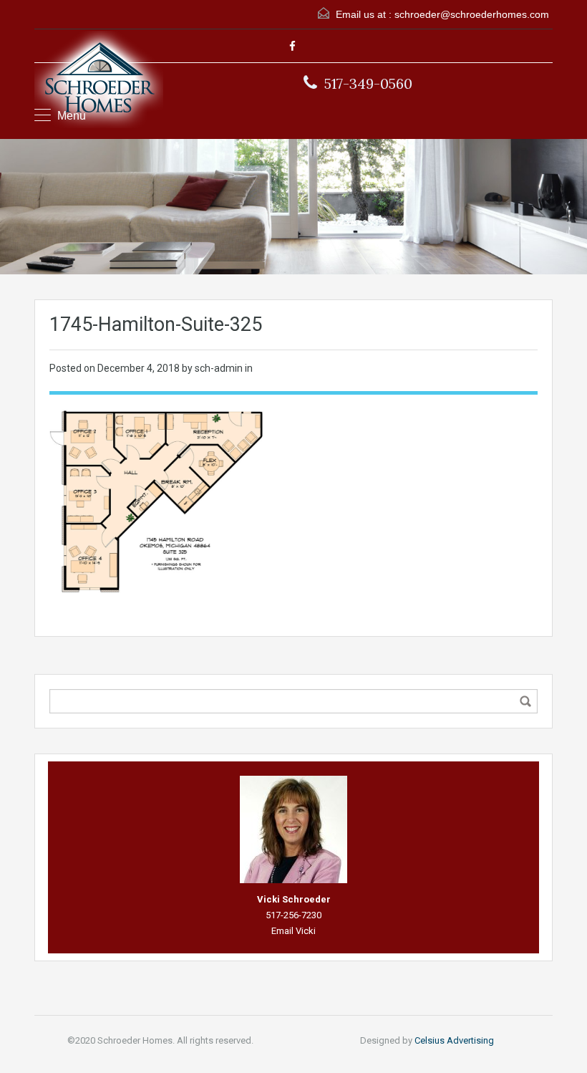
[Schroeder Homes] (98, 81)
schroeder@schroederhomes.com (471, 14)
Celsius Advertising (454, 1040)
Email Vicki (293, 930)
